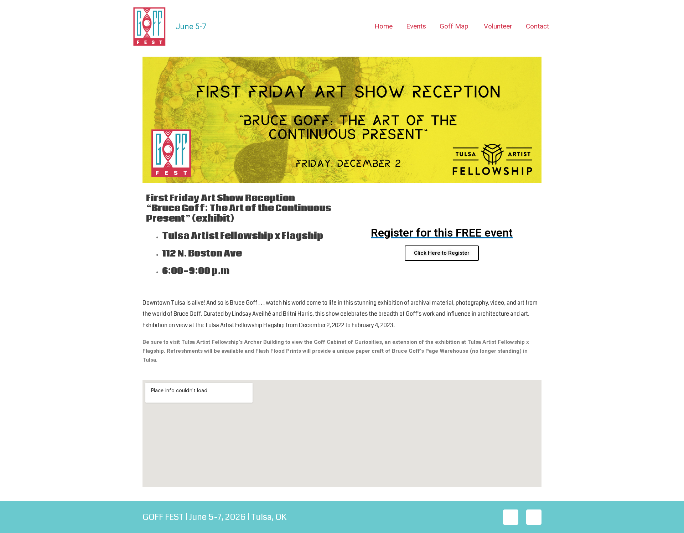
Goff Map (454, 26)
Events (416, 26)
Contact (537, 26)
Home (383, 26)
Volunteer (498, 26)
